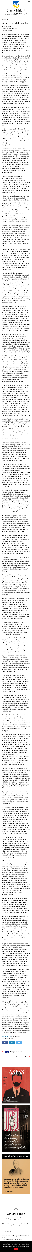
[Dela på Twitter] (19, 1043)
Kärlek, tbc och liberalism (15, 23)
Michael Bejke (6, 1037)
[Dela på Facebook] (5, 1043)
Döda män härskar (21, 1057)
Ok (16, 1249)
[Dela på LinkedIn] (12, 1043)
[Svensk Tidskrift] (16, 11)
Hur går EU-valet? (16, 1052)
